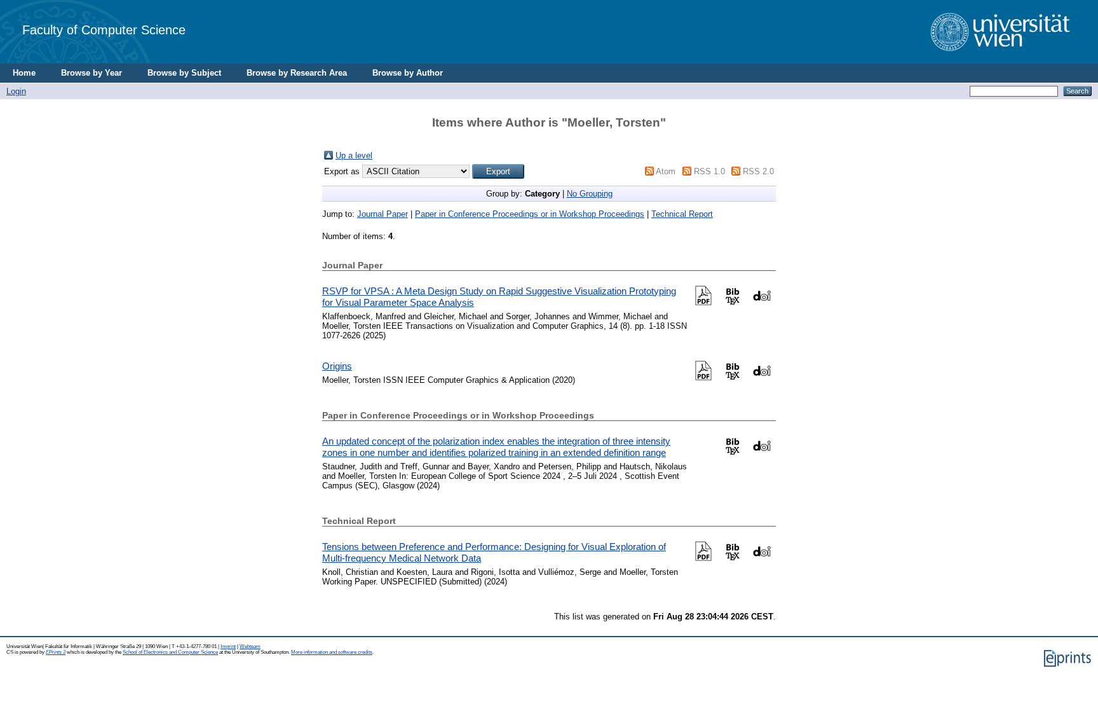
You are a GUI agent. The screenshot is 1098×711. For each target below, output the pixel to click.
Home (24, 73)
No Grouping (590, 193)
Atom (665, 171)
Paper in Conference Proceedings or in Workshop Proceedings (529, 214)
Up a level (354, 155)
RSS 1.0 (709, 171)
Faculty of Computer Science (104, 29)
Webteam (250, 646)
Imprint (228, 646)
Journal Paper (382, 214)
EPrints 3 (55, 652)
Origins (337, 366)
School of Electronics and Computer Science (170, 652)
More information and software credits (331, 652)
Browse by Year (91, 73)
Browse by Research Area (297, 73)
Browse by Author (407, 73)
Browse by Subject (184, 73)
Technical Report (682, 214)
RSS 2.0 (758, 171)
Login (16, 91)
